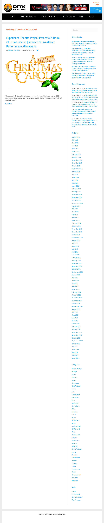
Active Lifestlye (77, 369)
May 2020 (75, 352)
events (74, 389)
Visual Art (75, 478)
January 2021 (76, 329)
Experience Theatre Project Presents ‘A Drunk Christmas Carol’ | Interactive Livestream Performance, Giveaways (33, 42)
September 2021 (77, 306)
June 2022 (75, 281)
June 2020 (75, 349)
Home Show (76, 406)
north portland (76, 426)
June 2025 (75, 177)
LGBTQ (74, 415)
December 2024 (77, 194)
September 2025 (77, 169)
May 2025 (75, 180)
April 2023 (75, 252)
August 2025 (76, 171)
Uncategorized (76, 475)
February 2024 (76, 223)
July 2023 (75, 243)
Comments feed (77, 497)
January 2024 (76, 226)
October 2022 (76, 269)
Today (74, 466)
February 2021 (76, 326)
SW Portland (76, 458)
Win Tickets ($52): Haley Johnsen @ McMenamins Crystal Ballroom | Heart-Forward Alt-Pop (84, 90)
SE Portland (75, 440)
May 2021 (75, 318)
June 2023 (75, 246)
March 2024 (75, 220)
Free (73, 400)
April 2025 (75, 183)
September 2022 (77, 272)
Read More (8, 104)
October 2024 (76, 200)
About (91, 17)
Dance (74, 380)
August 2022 (76, 275)
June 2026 (75, 143)
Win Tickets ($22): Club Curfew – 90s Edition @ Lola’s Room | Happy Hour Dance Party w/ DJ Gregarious (83, 75)
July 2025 (75, 174)
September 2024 (77, 203)
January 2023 (76, 260)
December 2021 (77, 298)
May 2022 (75, 283)
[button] (35, 16)
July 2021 (75, 312)
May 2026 (75, 146)
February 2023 (76, 258)
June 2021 (75, 315)
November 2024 (77, 197)
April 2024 (75, 217)
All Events (67, 17)
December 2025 (77, 160)
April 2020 (75, 355)
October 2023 (76, 235)
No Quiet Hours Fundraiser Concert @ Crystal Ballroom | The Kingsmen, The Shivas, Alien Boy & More (84, 68)
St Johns (74, 455)
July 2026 (75, 140)
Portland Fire (76, 435)
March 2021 (75, 324)
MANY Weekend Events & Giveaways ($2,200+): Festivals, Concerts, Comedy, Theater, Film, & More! (84, 43)
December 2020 (77, 332)
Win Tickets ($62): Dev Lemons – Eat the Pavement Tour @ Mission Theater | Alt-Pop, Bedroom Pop (85, 97)
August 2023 (76, 240)
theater (74, 460)
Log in (74, 491)
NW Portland (76, 429)
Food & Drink (76, 394)
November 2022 (77, 266)
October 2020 (76, 338)
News (73, 423)
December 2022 (77, 263)
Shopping (75, 446)
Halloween (75, 403)
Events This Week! (48, 17)
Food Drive (75, 397)
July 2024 (75, 209)
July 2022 (75, 278)
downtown (75, 383)
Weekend (75, 481)
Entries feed (76, 494)
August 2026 (76, 137)
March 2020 (75, 358)
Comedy (74, 377)
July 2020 (75, 346)
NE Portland (75, 420)
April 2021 (75, 321)
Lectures (74, 412)
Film (73, 392)
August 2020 (76, 344)
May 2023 (75, 249)
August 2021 (76, 309)
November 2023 (77, 232)
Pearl (73, 432)
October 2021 (76, 303)
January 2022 (76, 295)
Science (74, 437)
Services (74, 443)
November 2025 (77, 163)
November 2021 (77, 301)
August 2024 (76, 206)
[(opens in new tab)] (59, 7)
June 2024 (75, 212)
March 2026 (75, 151)
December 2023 (77, 229)
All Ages (74, 371)
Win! (81, 17)
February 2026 (76, 154)
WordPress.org (76, 500)
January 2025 (76, 192)
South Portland (76, 449)
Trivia (73, 472)
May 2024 (75, 215)
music (74, 417)
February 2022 (76, 292)
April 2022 (75, 286)
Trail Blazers (76, 469)
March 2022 (75, 289)
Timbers (74, 463)
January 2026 (76, 157)
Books (74, 374)
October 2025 (76, 166)
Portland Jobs (27, 17)
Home (12, 17)
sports (74, 452)
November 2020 (77, 335)
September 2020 (77, 341)
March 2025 (75, 186)
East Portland (76, 386)
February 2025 (76, 189)
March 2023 (75, 255)
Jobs (73, 409)
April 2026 (75, 149)
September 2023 (77, 237)
